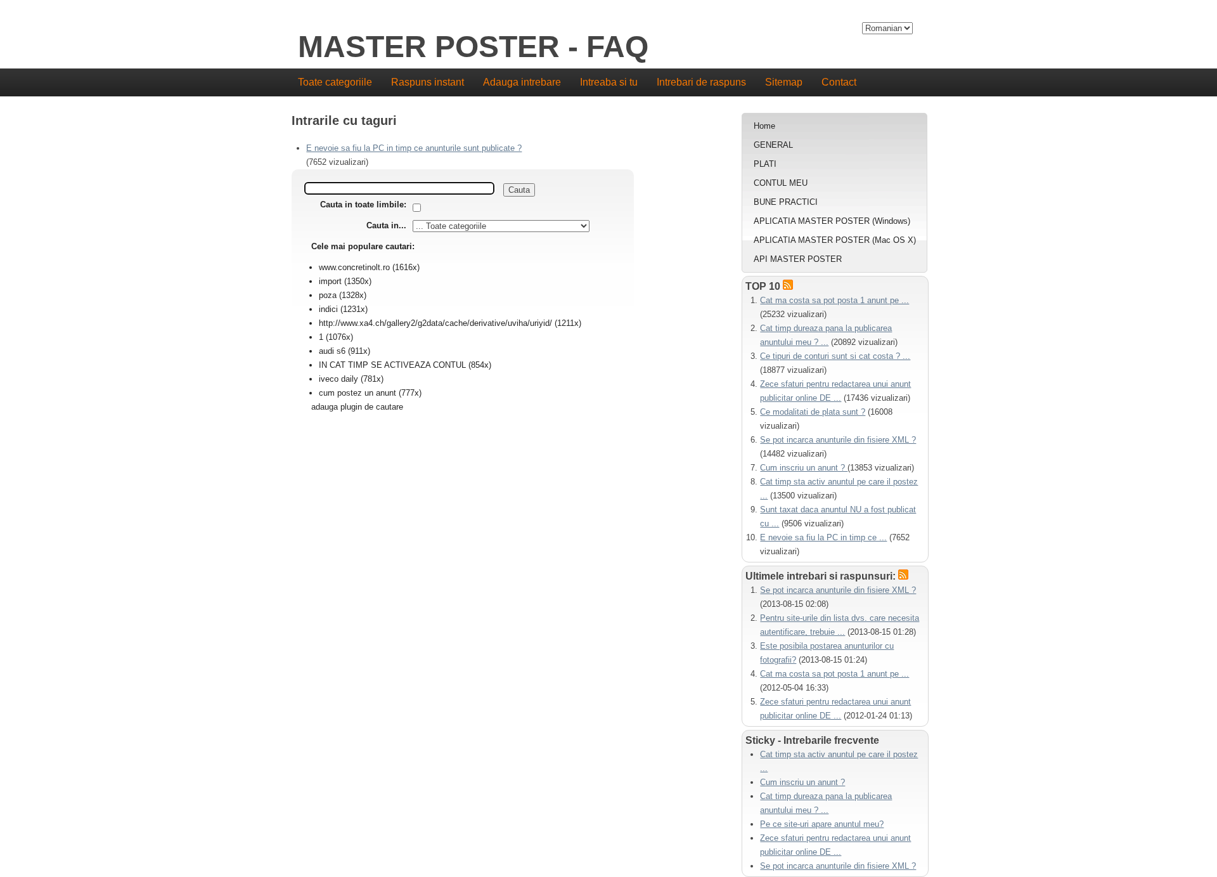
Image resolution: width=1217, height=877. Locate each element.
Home (764, 126)
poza (328, 295)
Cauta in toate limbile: (363, 204)
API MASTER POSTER (798, 259)
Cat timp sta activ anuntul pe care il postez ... (839, 761)
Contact (838, 82)
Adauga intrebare (522, 82)
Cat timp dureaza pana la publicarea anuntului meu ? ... (826, 803)
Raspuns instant (427, 82)
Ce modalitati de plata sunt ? (812, 412)
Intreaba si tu (609, 82)
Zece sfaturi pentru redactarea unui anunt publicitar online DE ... (835, 845)
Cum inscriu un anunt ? (803, 467)
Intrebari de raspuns (701, 82)
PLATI (765, 164)
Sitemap (783, 82)
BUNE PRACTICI (786, 202)
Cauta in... (386, 225)
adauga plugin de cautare (357, 407)
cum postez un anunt (357, 393)
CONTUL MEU (781, 183)
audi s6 (332, 351)
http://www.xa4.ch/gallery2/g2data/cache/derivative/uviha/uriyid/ (435, 323)
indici (328, 309)
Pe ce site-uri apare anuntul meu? (822, 824)
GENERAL (773, 145)
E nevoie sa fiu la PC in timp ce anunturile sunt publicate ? (414, 148)
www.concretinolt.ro (354, 267)
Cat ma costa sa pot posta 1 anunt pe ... (834, 300)
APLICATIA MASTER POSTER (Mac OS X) (835, 240)
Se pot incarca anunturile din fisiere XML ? (838, 440)
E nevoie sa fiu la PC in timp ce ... (823, 537)
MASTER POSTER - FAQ (473, 47)
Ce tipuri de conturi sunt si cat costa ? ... (835, 356)
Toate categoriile (335, 82)
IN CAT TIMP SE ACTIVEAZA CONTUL (393, 365)
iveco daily (338, 379)
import (330, 281)
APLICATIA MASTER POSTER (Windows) (832, 221)
